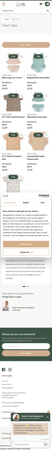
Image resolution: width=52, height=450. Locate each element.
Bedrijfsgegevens (7, 388)
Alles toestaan (26, 244)
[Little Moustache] (21, 4)
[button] (24, 286)
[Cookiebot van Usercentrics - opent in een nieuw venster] (38, 195)
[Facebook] (3, 369)
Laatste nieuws (7, 384)
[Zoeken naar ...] (48, 11)
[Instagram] (10, 369)
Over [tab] (43, 203)
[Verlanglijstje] (41, 4)
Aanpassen (24, 252)
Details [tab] (26, 203)
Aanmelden (26, 353)
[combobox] (26, 10)
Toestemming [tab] (9, 203)
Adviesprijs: (12, 72)
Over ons (5, 381)
